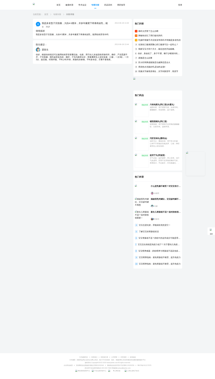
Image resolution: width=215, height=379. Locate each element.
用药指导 (121, 5)
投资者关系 (104, 357)
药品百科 (108, 5)
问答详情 (70, 14)
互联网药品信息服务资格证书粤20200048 (90, 365)
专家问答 (95, 5)
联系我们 (94, 357)
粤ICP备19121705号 (144, 365)
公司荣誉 (114, 357)
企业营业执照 (68, 365)
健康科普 (69, 5)
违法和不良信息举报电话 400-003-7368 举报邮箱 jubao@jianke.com (108, 368)
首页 (58, 5)
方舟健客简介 (83, 357)
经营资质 (124, 357)
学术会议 (82, 5)
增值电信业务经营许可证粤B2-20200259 (120, 365)
